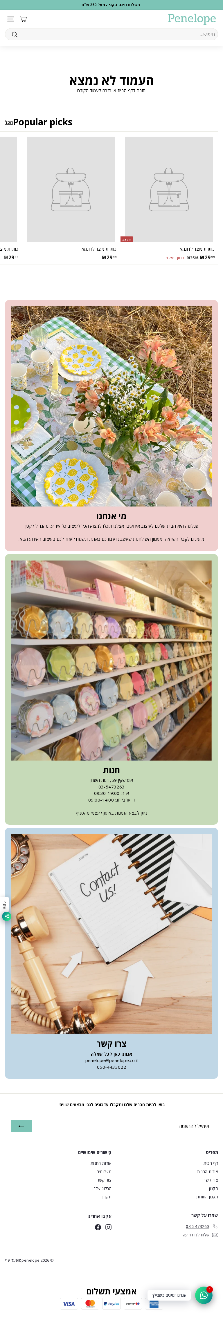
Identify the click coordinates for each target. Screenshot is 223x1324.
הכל (9, 122)
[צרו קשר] (111, 934)
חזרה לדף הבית (132, 90)
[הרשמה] (21, 1126)
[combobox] (111, 34)
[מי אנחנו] (111, 406)
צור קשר (211, 1180)
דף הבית (211, 1163)
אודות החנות (207, 1171)
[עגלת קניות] (23, 19)
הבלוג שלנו (102, 1188)
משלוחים (104, 1171)
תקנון (213, 1188)
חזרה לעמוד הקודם (94, 90)
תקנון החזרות (207, 1197)
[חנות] (111, 660)
